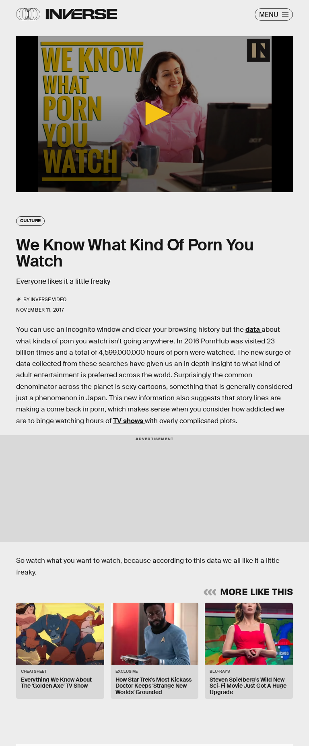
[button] (154, 113)
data (253, 329)
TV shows (129, 421)
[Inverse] (81, 14)
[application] (154, 114)
